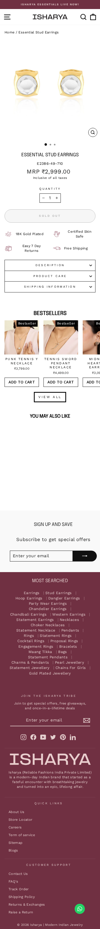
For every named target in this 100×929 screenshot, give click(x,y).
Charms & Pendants (30, 662)
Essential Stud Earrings (38, 32)
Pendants (70, 630)
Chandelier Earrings (48, 609)
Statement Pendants (47, 657)
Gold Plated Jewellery (50, 673)
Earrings (31, 593)
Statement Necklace (35, 630)
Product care (50, 276)
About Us (17, 812)
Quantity (50, 189)
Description (50, 265)
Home (9, 32)
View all (50, 397)
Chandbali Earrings (28, 614)
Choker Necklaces (48, 625)
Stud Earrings (58, 593)
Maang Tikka (40, 652)
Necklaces (69, 620)
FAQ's (13, 881)
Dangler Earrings (64, 598)
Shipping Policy (22, 897)
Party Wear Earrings (48, 604)
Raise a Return (21, 912)
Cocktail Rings (30, 641)
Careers (15, 827)
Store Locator (21, 820)
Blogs (13, 850)
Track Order (19, 889)
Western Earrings (68, 614)
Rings (29, 636)
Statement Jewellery (30, 668)
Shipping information (50, 286)
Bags (62, 652)
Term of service (22, 835)
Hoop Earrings (28, 598)
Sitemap (15, 843)
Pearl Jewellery (69, 662)
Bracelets (68, 647)
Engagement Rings (35, 647)
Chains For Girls (70, 668)
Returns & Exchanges (27, 904)
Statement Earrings (35, 620)
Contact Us (18, 874)
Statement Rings (55, 636)
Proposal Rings (64, 641)
